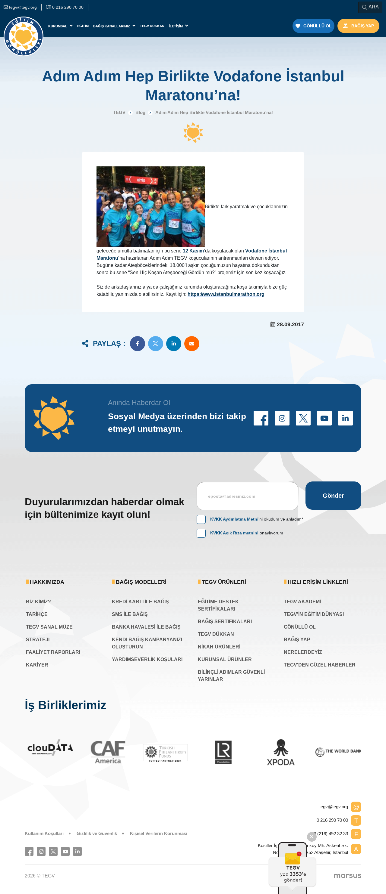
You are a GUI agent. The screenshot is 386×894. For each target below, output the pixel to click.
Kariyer (37, 664)
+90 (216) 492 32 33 (328, 833)
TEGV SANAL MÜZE (49, 627)
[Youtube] (65, 851)
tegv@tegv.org (333, 806)
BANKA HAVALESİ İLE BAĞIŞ (146, 627)
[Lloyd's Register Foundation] (222, 752)
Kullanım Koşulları (44, 833)
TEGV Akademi (302, 601)
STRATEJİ (37, 639)
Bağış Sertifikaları (225, 621)
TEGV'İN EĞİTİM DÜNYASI (314, 614)
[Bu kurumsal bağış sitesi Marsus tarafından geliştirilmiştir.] (347, 875)
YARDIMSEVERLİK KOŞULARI (147, 659)
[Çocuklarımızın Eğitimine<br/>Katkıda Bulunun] (292, 868)
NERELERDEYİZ (303, 652)
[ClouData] (49, 747)
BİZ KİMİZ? (38, 601)
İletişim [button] (176, 26)
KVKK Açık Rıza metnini (234, 533)
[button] (137, 343)
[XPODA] (279, 752)
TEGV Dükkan (152, 26)
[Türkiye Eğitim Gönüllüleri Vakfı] (23, 25)
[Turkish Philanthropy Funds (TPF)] (164, 753)
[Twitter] (53, 851)
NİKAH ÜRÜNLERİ (219, 646)
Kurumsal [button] (58, 26)
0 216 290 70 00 (332, 820)
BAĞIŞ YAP (297, 639)
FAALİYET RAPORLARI (53, 652)
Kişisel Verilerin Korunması (158, 833)
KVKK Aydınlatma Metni (234, 519)
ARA (374, 6)
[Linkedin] (77, 851)
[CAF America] (106, 752)
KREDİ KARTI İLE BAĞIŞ (140, 601)
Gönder (333, 495)
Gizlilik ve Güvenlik (97, 833)
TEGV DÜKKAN (216, 634)
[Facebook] (29, 851)
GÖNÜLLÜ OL (300, 627)
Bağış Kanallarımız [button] (112, 26)
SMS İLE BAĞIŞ (130, 614)
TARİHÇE (37, 614)
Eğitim (83, 26)
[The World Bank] (337, 752)
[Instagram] (41, 851)
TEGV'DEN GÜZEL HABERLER (320, 664)
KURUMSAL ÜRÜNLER (225, 659)
